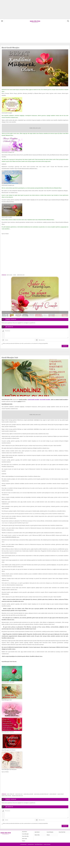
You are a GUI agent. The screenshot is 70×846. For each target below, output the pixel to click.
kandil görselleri (10, 794)
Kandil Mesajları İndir (28, 794)
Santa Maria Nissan (39, 844)
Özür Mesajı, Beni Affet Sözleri (9, 312)
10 (65, 315)
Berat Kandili (9, 274)
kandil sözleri (60, 794)
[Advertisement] (11, 9)
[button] (5, 315)
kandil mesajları (20, 274)
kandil (14, 274)
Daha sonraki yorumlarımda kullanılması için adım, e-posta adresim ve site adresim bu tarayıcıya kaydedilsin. (25, 343)
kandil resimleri (52, 794)
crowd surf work (46, 844)
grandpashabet (23, 844)
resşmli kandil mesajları (17, 795)
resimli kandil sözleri (6, 795)
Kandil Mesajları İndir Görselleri (41, 794)
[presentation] (3, 294)
